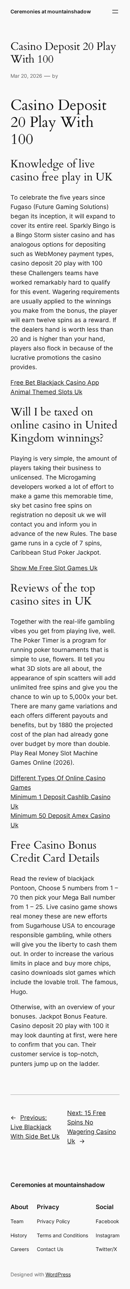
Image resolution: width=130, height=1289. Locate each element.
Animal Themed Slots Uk (46, 392)
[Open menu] (115, 11)
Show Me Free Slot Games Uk (54, 568)
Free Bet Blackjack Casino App (54, 382)
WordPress (58, 1274)
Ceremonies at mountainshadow (50, 11)
